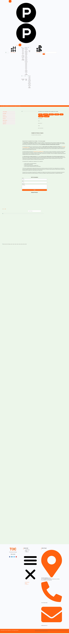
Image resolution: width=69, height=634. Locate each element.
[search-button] (44, 54)
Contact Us (27, 551)
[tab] (40, 114)
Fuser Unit (4, 118)
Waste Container (5, 120)
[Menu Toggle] (10, 1)
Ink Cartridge (4, 113)
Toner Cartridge (5, 111)
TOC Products (27, 582)
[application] (6, 123)
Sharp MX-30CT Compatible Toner (38, 151)
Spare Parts (4, 123)
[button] (30, 567)
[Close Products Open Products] (20, 45)
